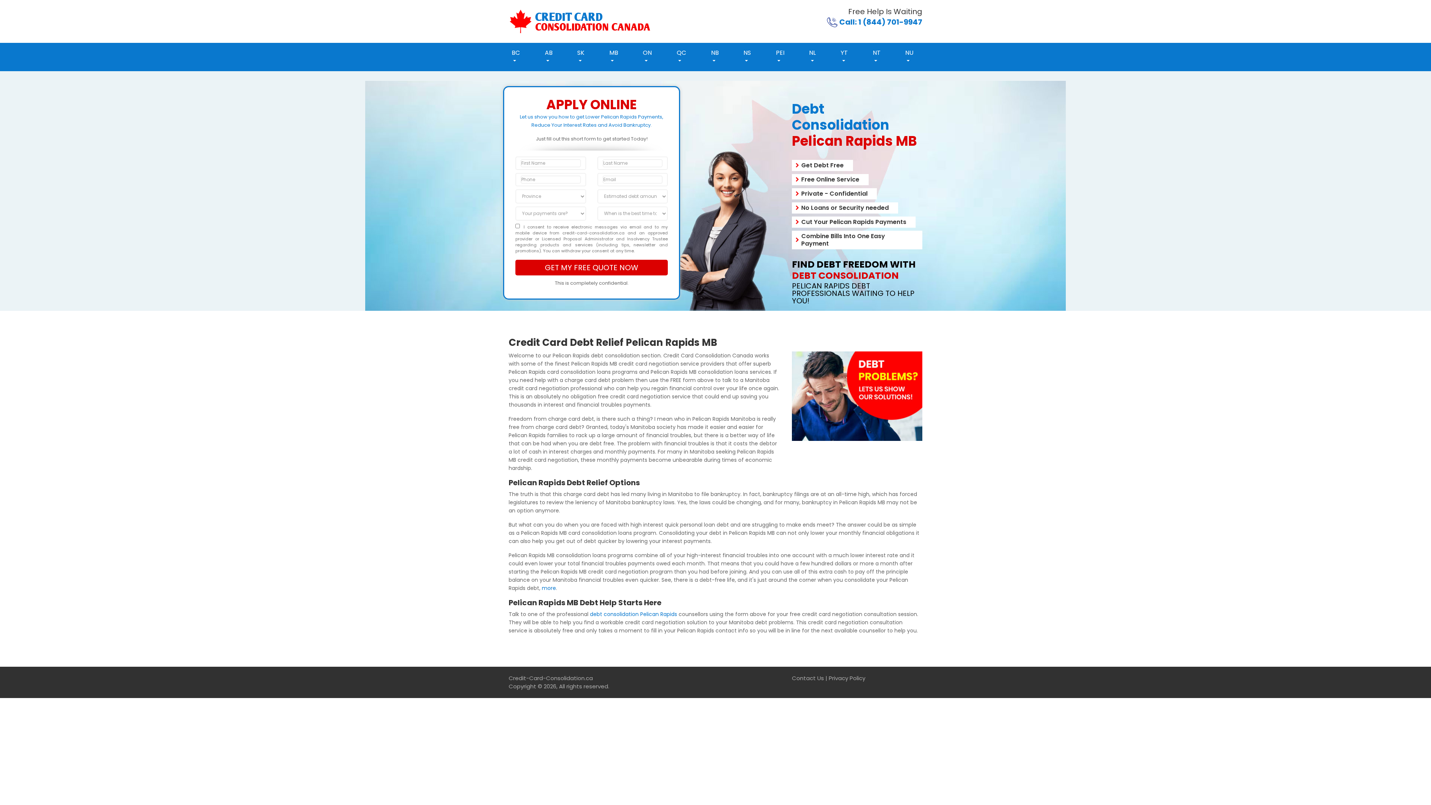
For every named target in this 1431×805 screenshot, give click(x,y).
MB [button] (613, 52)
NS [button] (747, 52)
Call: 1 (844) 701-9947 (880, 22)
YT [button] (844, 52)
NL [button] (812, 52)
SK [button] (580, 52)
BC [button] (516, 52)
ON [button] (647, 52)
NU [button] (909, 52)
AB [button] (549, 52)
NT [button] (877, 52)
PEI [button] (780, 52)
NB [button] (715, 52)
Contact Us (808, 678)
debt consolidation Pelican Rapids (633, 614)
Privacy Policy (847, 678)
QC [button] (681, 52)
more (549, 588)
